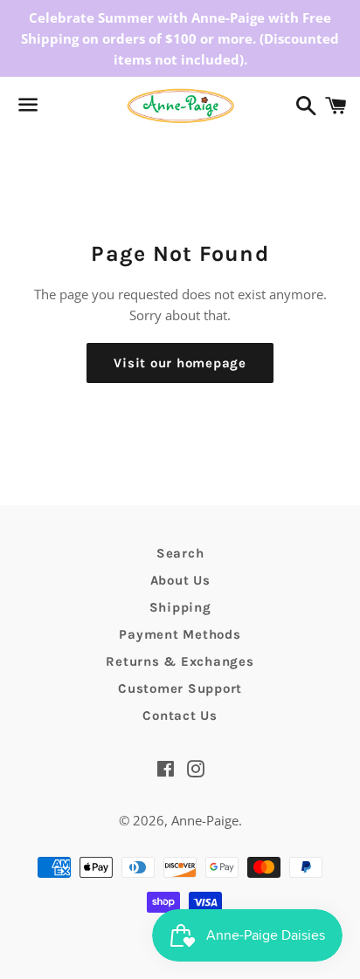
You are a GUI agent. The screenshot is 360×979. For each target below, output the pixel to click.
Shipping (180, 607)
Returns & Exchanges (179, 661)
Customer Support (180, 688)
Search (180, 553)
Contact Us (180, 715)
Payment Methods (179, 634)
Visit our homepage (180, 363)
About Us (180, 580)
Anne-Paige (205, 820)
